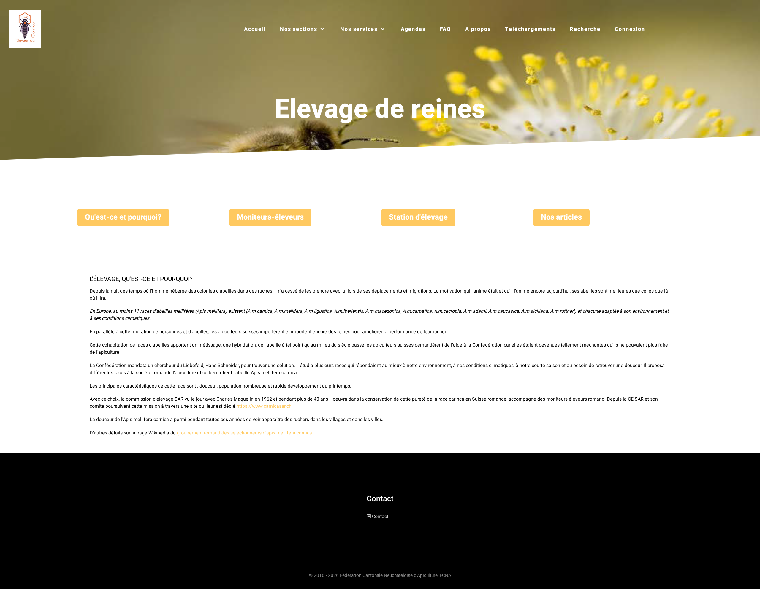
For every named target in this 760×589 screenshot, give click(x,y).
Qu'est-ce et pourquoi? (123, 217)
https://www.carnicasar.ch (264, 406)
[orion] (26, 29)
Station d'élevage (418, 217)
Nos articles (561, 217)
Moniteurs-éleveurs (270, 217)
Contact (380, 516)
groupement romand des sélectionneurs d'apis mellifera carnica (244, 432)
